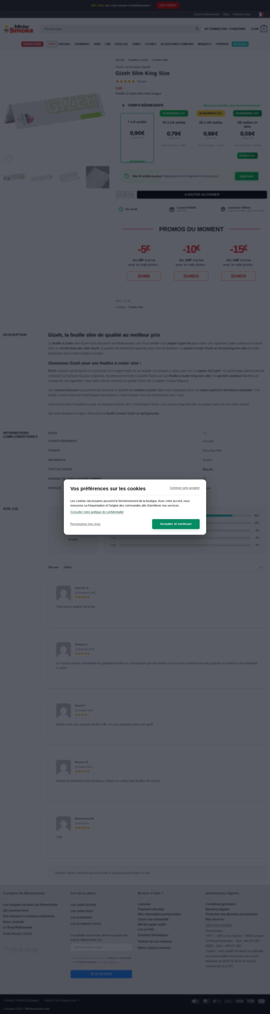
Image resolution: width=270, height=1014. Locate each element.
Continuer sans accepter (185, 487)
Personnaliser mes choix (85, 524)
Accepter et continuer (176, 523)
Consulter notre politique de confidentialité (97, 512)
